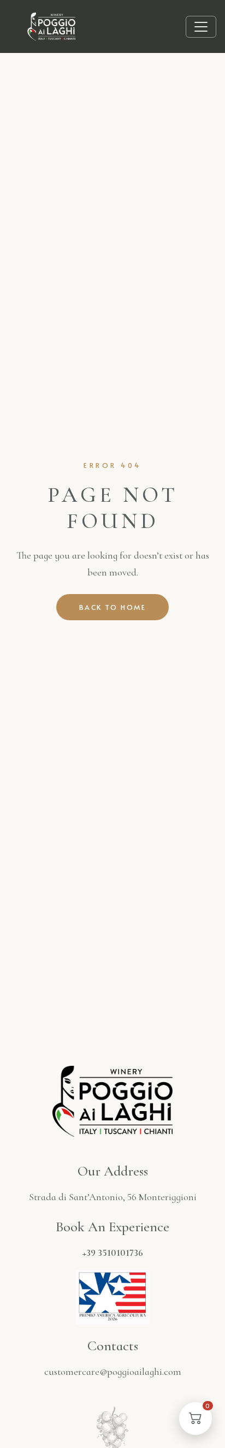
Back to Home (112, 607)
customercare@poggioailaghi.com (112, 1372)
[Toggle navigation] (201, 27)
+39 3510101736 (112, 1253)
